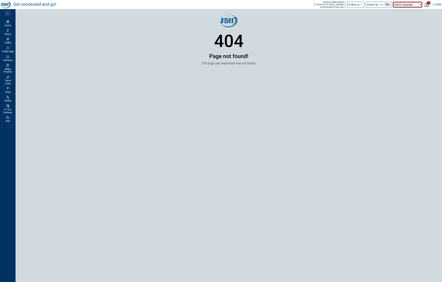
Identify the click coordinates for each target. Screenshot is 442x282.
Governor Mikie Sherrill (333, 2)
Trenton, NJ (372, 4)
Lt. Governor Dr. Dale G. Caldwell (329, 4)
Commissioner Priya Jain (332, 7)
